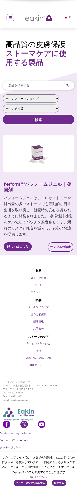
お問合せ (38, 328)
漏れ (38, 350)
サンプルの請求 (60, 247)
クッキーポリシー (10, 447)
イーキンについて (38, 307)
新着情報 (38, 321)
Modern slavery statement (16, 433)
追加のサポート (38, 365)
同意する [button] (59, 482)
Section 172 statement (14, 440)
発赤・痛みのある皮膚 (38, 357)
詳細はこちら (38, 477)
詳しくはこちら (17, 246)
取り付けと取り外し (38, 343)
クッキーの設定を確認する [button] (30, 482)
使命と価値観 (38, 314)
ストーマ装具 (38, 277)
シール (38, 284)
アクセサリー (38, 292)
